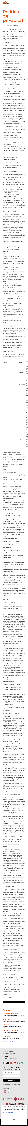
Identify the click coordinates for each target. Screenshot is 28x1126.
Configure (14, 1122)
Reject (14, 1119)
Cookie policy (11, 1112)
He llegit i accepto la (12, 1084)
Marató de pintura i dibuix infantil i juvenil (14, 1021)
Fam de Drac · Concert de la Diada (11, 1038)
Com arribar (6, 1060)
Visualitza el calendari (8, 1041)
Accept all (14, 1116)
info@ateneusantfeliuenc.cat (10, 1058)
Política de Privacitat (16, 1084)
